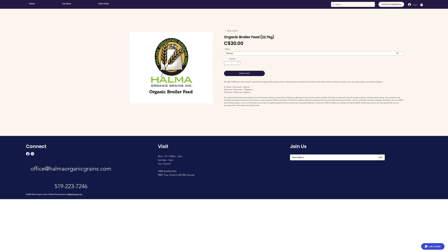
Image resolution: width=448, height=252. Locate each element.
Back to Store (233, 31)
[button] (421, 4)
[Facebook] (28, 154)
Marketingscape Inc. (75, 194)
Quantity (232, 59)
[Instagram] (32, 154)
